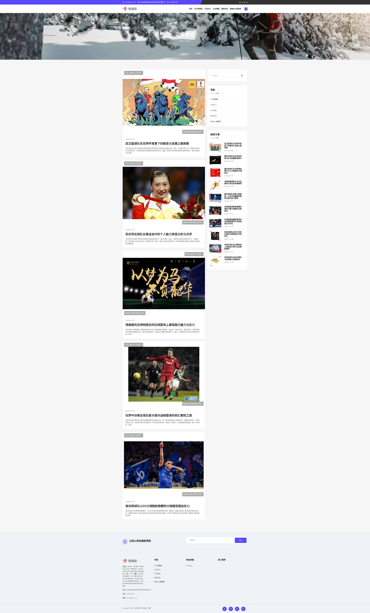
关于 (198, 9)
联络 (235, 9)
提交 (240, 540)
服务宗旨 (224, 9)
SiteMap (189, 566)
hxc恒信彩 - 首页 (146, 608)
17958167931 (174, 2)
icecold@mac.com (130, 2)
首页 (190, 9)
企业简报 (216, 9)
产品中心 (207, 9)
